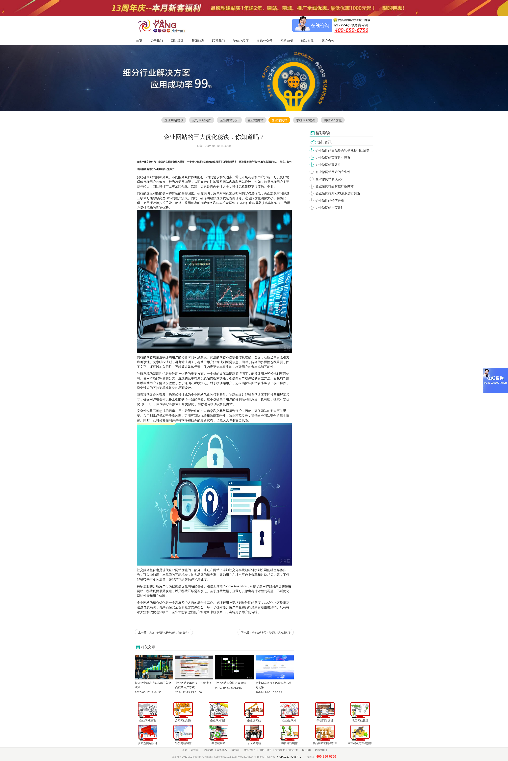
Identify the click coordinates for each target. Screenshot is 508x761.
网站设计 (245, 181)
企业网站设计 (229, 120)
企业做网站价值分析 (330, 200)
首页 (184, 749)
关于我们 (195, 749)
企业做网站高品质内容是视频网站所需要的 (346, 150)
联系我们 (235, 749)
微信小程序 (250, 749)
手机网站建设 (305, 120)
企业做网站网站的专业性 (333, 171)
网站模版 (209, 749)
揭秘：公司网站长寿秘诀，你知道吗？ (169, 632)
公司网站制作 (201, 120)
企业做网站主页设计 (330, 207)
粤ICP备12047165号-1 (288, 756)
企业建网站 (256, 120)
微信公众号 (265, 749)
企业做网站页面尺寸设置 (333, 157)
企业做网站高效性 (328, 164)
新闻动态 (222, 749)
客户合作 (306, 749)
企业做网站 (279, 120)
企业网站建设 (173, 120)
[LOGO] (163, 26)
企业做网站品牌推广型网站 (335, 186)
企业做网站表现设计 (330, 179)
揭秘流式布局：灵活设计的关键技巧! (271, 632)
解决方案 (293, 749)
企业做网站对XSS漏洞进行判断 (338, 193)
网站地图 (320, 749)
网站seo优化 (333, 120)
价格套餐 (280, 749)
